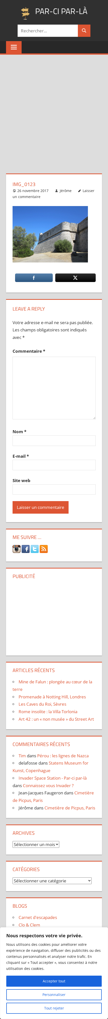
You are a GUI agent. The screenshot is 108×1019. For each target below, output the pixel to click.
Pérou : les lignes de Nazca (63, 756)
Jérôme (66, 190)
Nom (19, 431)
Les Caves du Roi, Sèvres (42, 704)
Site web (21, 480)
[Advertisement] (54, 111)
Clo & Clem (29, 925)
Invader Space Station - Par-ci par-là (53, 778)
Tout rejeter (54, 1008)
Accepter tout (54, 981)
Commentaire (29, 351)
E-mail (21, 456)
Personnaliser (54, 994)
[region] (54, 973)
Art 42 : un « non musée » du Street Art (56, 719)
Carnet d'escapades (38, 917)
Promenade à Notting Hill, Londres (52, 697)
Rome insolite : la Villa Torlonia (48, 711)
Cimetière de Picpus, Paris (69, 808)
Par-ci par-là (61, 11)
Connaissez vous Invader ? (48, 785)
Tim (22, 756)
